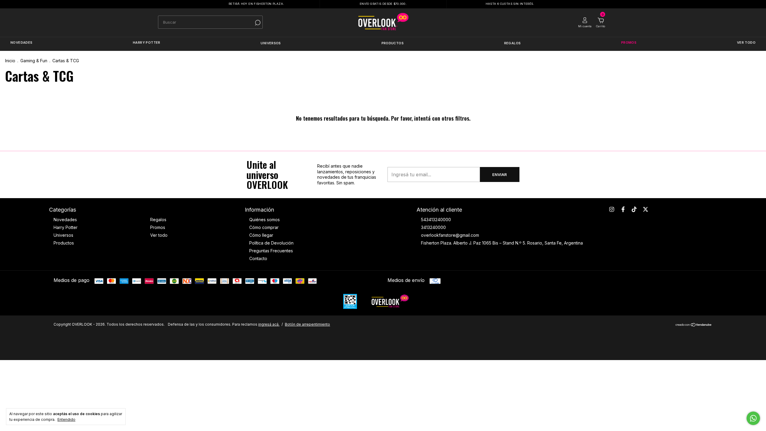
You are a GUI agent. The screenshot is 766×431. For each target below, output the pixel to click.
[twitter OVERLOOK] (645, 209)
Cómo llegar (261, 235)
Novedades (21, 43)
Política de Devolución (271, 242)
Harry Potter (146, 43)
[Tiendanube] (693, 325)
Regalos (512, 43)
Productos (393, 43)
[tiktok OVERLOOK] (634, 209)
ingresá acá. (268, 324)
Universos (271, 43)
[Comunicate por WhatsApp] (753, 418)
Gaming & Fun (33, 60)
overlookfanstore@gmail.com (450, 235)
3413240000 (433, 227)
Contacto (258, 258)
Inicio (10, 60)
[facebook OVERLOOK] (623, 209)
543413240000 (436, 219)
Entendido (66, 419)
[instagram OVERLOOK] (612, 209)
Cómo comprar (264, 227)
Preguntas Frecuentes (271, 250)
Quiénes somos (264, 219)
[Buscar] (255, 22)
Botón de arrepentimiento (307, 324)
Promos (628, 43)
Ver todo (746, 43)
